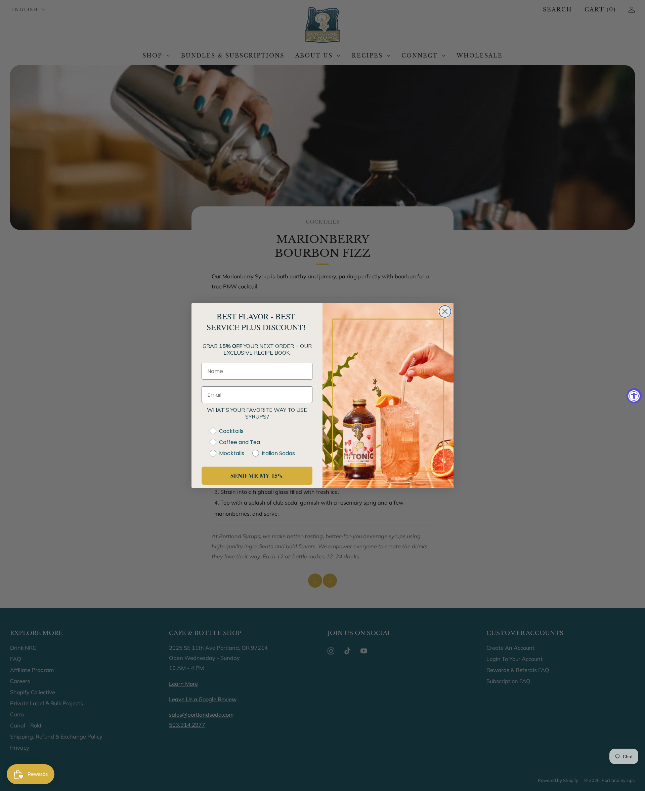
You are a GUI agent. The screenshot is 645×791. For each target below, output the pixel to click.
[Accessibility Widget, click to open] (634, 395)
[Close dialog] (445, 311)
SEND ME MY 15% (257, 475)
